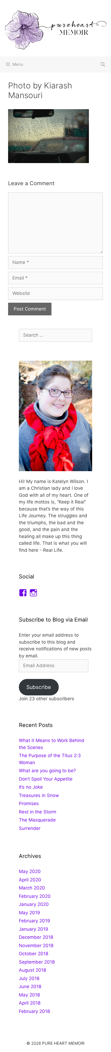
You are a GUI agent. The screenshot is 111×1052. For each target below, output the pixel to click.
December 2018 (36, 937)
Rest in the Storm (37, 812)
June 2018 (30, 986)
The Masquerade (37, 820)
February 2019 (34, 920)
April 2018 (29, 1003)
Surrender (29, 828)
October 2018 (33, 953)
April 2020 (30, 879)
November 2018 (36, 945)
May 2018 (29, 995)
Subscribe (38, 687)
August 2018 (32, 970)
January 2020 (34, 904)
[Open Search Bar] (103, 64)
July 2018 (29, 978)
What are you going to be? (47, 770)
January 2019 (33, 929)
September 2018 (37, 962)
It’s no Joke (31, 787)
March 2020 (32, 888)
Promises (29, 803)
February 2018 (34, 1011)
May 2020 (30, 871)
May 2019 (29, 912)
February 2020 (35, 896)
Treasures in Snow (39, 795)
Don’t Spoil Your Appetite (45, 779)
